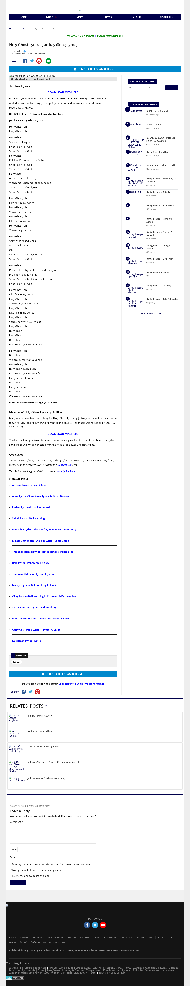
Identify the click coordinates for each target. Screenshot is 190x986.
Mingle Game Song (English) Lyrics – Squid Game (40, 540)
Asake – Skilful (153, 124)
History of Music (109, 937)
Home (12, 28)
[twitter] (95, 925)
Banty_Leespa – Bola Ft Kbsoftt (162, 298)
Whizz (20, 51)
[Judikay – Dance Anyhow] (17, 719)
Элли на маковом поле (159, 970)
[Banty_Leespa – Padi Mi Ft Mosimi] (136, 236)
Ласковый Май (114, 968)
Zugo (70, 968)
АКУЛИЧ (14, 968)
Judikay (16, 662)
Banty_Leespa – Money (158, 272)
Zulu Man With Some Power (25, 972)
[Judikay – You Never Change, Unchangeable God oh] (17, 767)
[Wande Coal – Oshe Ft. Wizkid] (136, 169)
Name (13, 849)
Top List (170, 937)
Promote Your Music (145, 937)
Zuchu (102, 972)
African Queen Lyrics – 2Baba (29, 485)
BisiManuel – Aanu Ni (157, 111)
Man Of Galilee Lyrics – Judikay (43, 746)
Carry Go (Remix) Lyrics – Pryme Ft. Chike (36, 629)
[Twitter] (32, 61)
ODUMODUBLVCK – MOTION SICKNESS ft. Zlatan (160, 139)
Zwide (163, 968)
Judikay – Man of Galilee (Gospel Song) (47, 778)
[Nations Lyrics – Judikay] (17, 735)
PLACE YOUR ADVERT (110, 35)
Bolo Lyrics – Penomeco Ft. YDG (30, 563)
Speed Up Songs (126, 937)
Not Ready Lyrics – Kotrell (27, 640)
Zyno (62, 968)
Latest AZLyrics (24, 28)
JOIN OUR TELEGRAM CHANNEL (96, 69)
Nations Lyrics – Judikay (40, 731)
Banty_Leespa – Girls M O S (160, 205)
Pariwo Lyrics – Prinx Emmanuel (31, 507)
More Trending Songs (152, 313)
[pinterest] (39, 61)
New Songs (71, 937)
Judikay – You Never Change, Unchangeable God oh (54, 762)
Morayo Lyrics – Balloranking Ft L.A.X (34, 585)
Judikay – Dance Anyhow (40, 715)
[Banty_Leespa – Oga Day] (136, 289)
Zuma (41, 970)
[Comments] (48, 61)
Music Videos (85, 937)
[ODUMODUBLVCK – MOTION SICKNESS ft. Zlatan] (136, 142)
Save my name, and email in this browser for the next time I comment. (52, 864)
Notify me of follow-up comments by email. (37, 870)
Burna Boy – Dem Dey (157, 152)
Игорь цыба (83, 968)
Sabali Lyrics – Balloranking (28, 518)
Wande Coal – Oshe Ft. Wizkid (161, 165)
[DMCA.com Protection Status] (95, 978)
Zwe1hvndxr (51, 972)
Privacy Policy (38, 937)
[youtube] (103, 925)
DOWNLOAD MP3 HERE (63, 92)
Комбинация (111, 970)
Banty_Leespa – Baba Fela (159, 192)
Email (13, 857)
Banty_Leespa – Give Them (159, 258)
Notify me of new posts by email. (31, 875)
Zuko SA (138, 970)
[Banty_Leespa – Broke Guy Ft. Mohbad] (136, 182)
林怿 (128, 968)
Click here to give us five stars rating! (81, 683)
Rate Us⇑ (24, 942)
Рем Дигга (53, 970)
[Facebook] (25, 61)
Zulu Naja (40, 968)
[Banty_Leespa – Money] (136, 276)
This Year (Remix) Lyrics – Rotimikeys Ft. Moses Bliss (42, 551)
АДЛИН (97, 968)
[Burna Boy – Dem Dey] (136, 156)
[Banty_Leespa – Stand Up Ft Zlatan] (136, 222)
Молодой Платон (73, 970)
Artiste (160, 937)
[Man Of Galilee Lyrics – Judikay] (17, 750)
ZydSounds (28, 970)
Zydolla (126, 970)
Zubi (93, 972)
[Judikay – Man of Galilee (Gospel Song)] (17, 782)
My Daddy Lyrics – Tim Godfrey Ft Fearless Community (44, 529)
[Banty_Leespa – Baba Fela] (136, 196)
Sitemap (12, 942)
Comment (16, 821)
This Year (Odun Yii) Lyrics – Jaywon (33, 574)
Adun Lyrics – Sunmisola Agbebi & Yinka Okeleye (40, 496)
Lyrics (96, 937)
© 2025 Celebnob (38, 942)
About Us (13, 937)
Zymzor (137, 968)
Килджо (27, 968)
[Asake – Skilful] (136, 128)
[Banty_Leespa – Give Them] (136, 263)
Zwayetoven (93, 970)
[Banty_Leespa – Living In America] (136, 249)
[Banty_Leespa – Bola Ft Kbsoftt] (136, 303)
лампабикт (81, 972)
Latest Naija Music (55, 937)
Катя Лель (151, 968)
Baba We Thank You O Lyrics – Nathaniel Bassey (40, 618)
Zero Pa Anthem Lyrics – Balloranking (34, 607)
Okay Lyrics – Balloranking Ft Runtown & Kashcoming (44, 596)
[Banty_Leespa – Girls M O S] (136, 209)
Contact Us (64, 465)
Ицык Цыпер (117, 972)
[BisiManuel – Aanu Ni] (136, 115)
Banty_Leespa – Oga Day (158, 285)
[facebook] (87, 925)
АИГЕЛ (53, 968)
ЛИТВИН (66, 972)
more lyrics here (65, 471)
